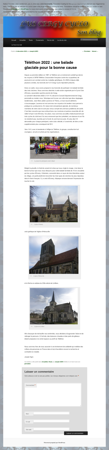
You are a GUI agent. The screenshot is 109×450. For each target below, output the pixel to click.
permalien (27, 364)
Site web (28, 430)
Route (31, 40)
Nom (27, 414)
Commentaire (31, 385)
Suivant (95, 51)
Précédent (86, 51)
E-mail (28, 422)
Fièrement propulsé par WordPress (54, 443)
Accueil (13, 40)
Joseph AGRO (33, 51)
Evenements (40, 40)
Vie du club (50, 40)
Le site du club (61, 40)
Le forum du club (16, 45)
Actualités (22, 40)
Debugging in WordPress (20, 9)
